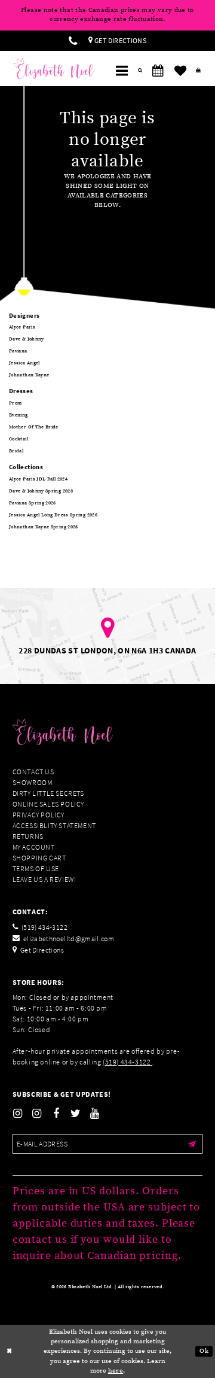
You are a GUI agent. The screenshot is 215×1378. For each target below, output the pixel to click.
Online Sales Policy (48, 803)
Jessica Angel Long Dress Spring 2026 (53, 515)
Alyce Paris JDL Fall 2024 (38, 479)
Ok (203, 1351)
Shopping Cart (39, 857)
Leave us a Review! (44, 879)
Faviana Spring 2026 (32, 503)
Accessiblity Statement (54, 825)
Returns (28, 836)
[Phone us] (73, 41)
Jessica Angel (24, 363)
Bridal (16, 451)
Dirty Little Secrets (48, 793)
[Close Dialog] (9, 1351)
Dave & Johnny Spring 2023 (41, 491)
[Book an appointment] (159, 71)
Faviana (18, 351)
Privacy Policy (38, 814)
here (115, 1371)
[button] (122, 71)
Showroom (33, 782)
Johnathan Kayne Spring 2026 (43, 527)
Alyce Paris (22, 327)
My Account (34, 846)
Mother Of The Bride (34, 427)
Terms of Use (36, 868)
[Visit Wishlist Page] (180, 71)
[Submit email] (192, 1144)
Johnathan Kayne (29, 375)
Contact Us (33, 771)
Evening (18, 415)
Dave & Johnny (26, 339)
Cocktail (18, 439)
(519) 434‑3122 (127, 1061)
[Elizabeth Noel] (54, 69)
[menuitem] (73, 41)
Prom (15, 403)
